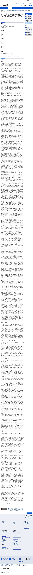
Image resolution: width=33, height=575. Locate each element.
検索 (31, 5)
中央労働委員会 (4, 540)
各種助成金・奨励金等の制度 (29, 21)
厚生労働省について (5, 530)
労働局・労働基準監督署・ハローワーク (6, 538)
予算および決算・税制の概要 (29, 30)
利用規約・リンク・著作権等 (5, 564)
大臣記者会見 (14, 521)
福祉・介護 (3, 522)
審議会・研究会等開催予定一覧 (29, 25)
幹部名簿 (3, 532)
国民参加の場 (30, 3)
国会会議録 (27, 27)
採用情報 (3, 542)
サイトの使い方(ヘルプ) (12, 565)
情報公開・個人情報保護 (16, 544)
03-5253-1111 (5, 572)
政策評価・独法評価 (28, 32)
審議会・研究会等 (26, 524)
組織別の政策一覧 (28, 18)
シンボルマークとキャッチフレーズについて (21, 564)
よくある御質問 (22, 3)
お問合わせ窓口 (17, 3)
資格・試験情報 (4, 541)
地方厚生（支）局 (4, 536)
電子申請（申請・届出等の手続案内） (17, 537)
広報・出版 (14, 523)
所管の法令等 (15, 530)
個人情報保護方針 (12, 564)
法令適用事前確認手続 (15, 539)
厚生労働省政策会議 (28, 34)
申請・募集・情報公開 (16, 535)
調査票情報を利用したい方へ (5, 548)
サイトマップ (26, 3)
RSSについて (18, 565)
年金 (2, 524)
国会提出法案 (14, 531)
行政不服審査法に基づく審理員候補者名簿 (17, 549)
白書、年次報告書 (4, 547)
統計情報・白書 (4, 544)
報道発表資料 (14, 522)
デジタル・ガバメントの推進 (16, 545)
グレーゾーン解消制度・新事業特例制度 (17, 542)
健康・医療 (3, 521)
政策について (28, 14)
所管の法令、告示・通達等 (16, 532)
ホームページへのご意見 (25, 565)
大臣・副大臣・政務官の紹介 (5, 531)
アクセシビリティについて (4, 565)
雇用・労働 (3, 523)
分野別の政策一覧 (28, 16)
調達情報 (14, 540)
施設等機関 (3, 539)
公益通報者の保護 (15, 543)
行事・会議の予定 (15, 524)
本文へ (14, 3)
